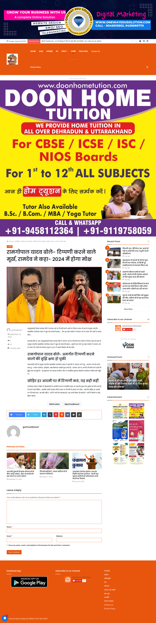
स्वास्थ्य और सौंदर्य (109, 590)
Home (10, 241)
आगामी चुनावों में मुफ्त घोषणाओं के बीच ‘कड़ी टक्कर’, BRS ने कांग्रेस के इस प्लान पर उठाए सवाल (20, 473)
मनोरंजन (63, 51)
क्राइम (41, 51)
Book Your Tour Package (128, 339)
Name (10, 527)
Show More (128, 309)
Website (59, 536)
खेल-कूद (107, 594)
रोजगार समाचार (83, 51)
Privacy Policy (35, 67)
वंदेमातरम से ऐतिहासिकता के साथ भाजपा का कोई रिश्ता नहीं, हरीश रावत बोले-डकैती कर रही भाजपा (135, 286)
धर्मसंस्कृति (49, 51)
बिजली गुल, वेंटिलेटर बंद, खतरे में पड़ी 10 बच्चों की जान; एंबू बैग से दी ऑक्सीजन (135, 251)
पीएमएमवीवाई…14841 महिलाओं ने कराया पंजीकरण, (53, 472)
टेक (57, 51)
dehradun (55, 404)
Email (9, 536)
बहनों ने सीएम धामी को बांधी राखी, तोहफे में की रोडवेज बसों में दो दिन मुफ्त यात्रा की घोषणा (135, 274)
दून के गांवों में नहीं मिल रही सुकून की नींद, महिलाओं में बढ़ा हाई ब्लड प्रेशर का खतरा (135, 298)
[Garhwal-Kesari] (12, 59)
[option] (128, 376)
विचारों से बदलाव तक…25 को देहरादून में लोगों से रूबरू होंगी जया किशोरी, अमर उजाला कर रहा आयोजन (71, 41)
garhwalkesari (72, 404)
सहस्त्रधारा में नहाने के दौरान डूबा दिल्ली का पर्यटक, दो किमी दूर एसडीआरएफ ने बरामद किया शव (135, 262)
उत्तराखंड (33, 51)
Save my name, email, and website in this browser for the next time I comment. (39, 545)
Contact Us (95, 51)
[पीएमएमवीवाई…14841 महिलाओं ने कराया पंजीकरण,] (54, 461)
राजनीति (73, 51)
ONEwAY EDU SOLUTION (37, 619)
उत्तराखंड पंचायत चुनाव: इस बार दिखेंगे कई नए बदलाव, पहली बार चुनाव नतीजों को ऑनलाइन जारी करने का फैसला (86, 475)
